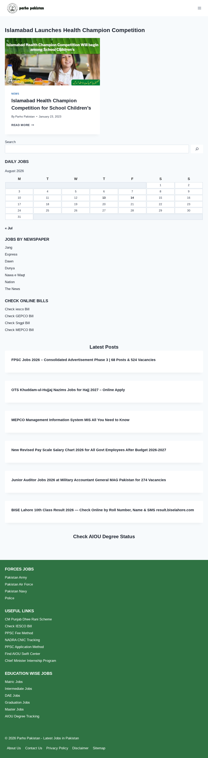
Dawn (9, 261)
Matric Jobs (14, 682)
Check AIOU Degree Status (104, 536)
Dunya (10, 268)
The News (12, 289)
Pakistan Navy (16, 591)
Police (9, 598)
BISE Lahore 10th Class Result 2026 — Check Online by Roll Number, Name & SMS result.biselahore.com (102, 510)
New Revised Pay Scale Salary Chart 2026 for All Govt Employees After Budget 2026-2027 (88, 450)
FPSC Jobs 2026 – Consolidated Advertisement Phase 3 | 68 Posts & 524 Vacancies (83, 360)
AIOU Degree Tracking (22, 716)
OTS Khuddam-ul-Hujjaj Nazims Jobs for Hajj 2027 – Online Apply (68, 390)
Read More (22, 125)
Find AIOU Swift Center (22, 654)
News (15, 93)
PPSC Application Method (24, 647)
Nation (10, 282)
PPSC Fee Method (19, 633)
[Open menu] (199, 8)
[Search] (197, 149)
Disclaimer (80, 748)
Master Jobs (14, 709)
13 (104, 197)
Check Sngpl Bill (17, 323)
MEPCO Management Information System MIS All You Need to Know (70, 420)
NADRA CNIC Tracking (22, 640)
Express (11, 254)
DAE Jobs (12, 696)
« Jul (9, 228)
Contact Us (33, 748)
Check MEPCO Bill (19, 330)
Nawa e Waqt (15, 275)
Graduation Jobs (17, 702)
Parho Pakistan (25, 116)
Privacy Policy (57, 748)
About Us (14, 748)
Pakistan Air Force (19, 584)
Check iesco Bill (17, 309)
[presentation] (52, 61)
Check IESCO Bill (18, 626)
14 (132, 197)
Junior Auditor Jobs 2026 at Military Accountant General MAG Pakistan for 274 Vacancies (88, 480)
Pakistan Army (16, 577)
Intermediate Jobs (18, 689)
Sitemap (99, 748)
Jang (8, 247)
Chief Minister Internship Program (30, 661)
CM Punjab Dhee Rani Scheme (28, 619)
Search (10, 142)
